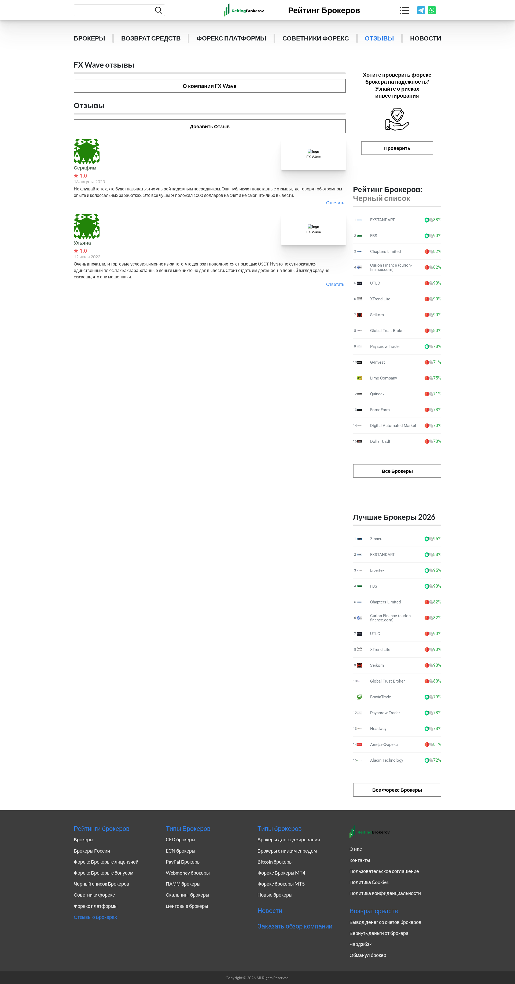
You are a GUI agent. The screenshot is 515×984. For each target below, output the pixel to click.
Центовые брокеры (187, 906)
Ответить (335, 202)
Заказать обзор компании (295, 926)
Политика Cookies (369, 882)
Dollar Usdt (380, 441)
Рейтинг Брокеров (324, 10)
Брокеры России (92, 851)
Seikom (377, 314)
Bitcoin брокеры (275, 862)
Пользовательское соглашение (384, 871)
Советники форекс (315, 38)
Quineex (377, 394)
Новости (425, 38)
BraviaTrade (380, 697)
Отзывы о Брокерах (95, 917)
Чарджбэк (360, 944)
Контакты (360, 860)
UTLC (375, 283)
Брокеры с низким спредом (287, 851)
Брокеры (89, 38)
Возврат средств (151, 38)
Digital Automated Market (393, 425)
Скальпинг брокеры (187, 895)
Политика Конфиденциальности (385, 893)
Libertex (377, 570)
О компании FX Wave (210, 86)
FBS (373, 235)
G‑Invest (377, 362)
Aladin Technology (386, 760)
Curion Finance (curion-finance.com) (391, 267)
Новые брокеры (275, 895)
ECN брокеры (180, 851)
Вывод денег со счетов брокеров (385, 922)
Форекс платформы (231, 38)
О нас (356, 849)
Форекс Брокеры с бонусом (103, 873)
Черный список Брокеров (101, 884)
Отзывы (379, 38)
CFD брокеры (180, 839)
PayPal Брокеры (183, 862)
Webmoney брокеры (188, 873)
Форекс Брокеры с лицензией (106, 862)
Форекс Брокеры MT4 (281, 873)
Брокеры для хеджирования (289, 839)
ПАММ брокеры (183, 884)
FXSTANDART (382, 220)
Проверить (397, 148)
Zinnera (377, 538)
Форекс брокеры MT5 (281, 884)
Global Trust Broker (387, 330)
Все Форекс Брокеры (397, 790)
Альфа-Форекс (384, 744)
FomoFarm (380, 409)
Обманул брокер (368, 955)
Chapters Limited (385, 251)
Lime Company (383, 378)
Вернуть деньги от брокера (379, 933)
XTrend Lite (380, 299)
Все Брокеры (397, 471)
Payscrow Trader (385, 346)
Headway (378, 728)
